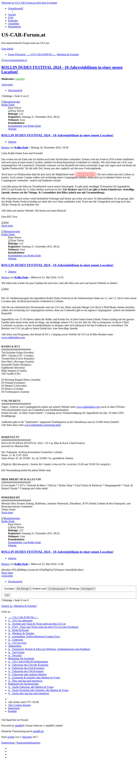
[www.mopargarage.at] (14, 60)
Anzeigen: (10, 588)
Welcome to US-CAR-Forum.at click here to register (29, 2)
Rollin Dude (7, 104)
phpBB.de (38, 731)
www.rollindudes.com (13, 337)
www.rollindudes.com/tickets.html (42, 425)
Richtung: (74, 588)
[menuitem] (12, 14)
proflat (10, 737)
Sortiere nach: (40, 588)
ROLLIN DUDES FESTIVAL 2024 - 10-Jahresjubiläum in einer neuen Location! (57, 135)
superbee (20, 78)
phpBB (19, 725)
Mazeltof (27, 737)
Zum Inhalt (7, 48)
